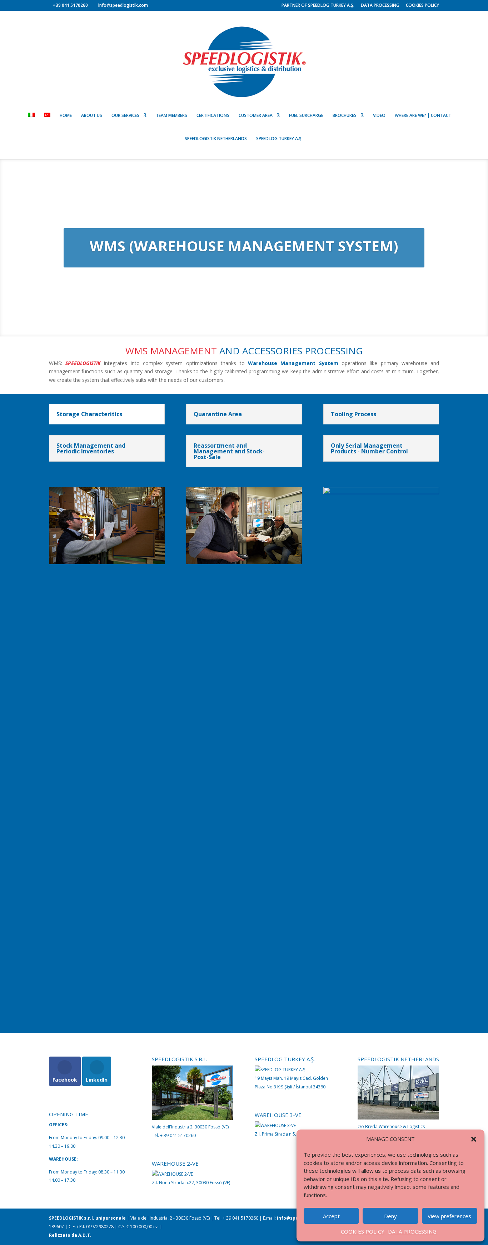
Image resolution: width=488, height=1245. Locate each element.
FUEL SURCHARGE (306, 115)
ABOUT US (91, 115)
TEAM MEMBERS (171, 115)
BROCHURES (345, 115)
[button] (473, 1139)
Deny (390, 1216)
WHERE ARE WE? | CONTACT (423, 115)
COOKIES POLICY (362, 1231)
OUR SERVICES (125, 115)
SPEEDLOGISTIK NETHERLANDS (216, 139)
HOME (66, 115)
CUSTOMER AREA (256, 115)
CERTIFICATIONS (212, 115)
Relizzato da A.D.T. (70, 1235)
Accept (331, 1216)
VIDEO (379, 115)
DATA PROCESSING (412, 1231)
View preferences (449, 1216)
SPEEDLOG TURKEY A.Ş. (279, 139)
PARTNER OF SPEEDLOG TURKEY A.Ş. (318, 5)
